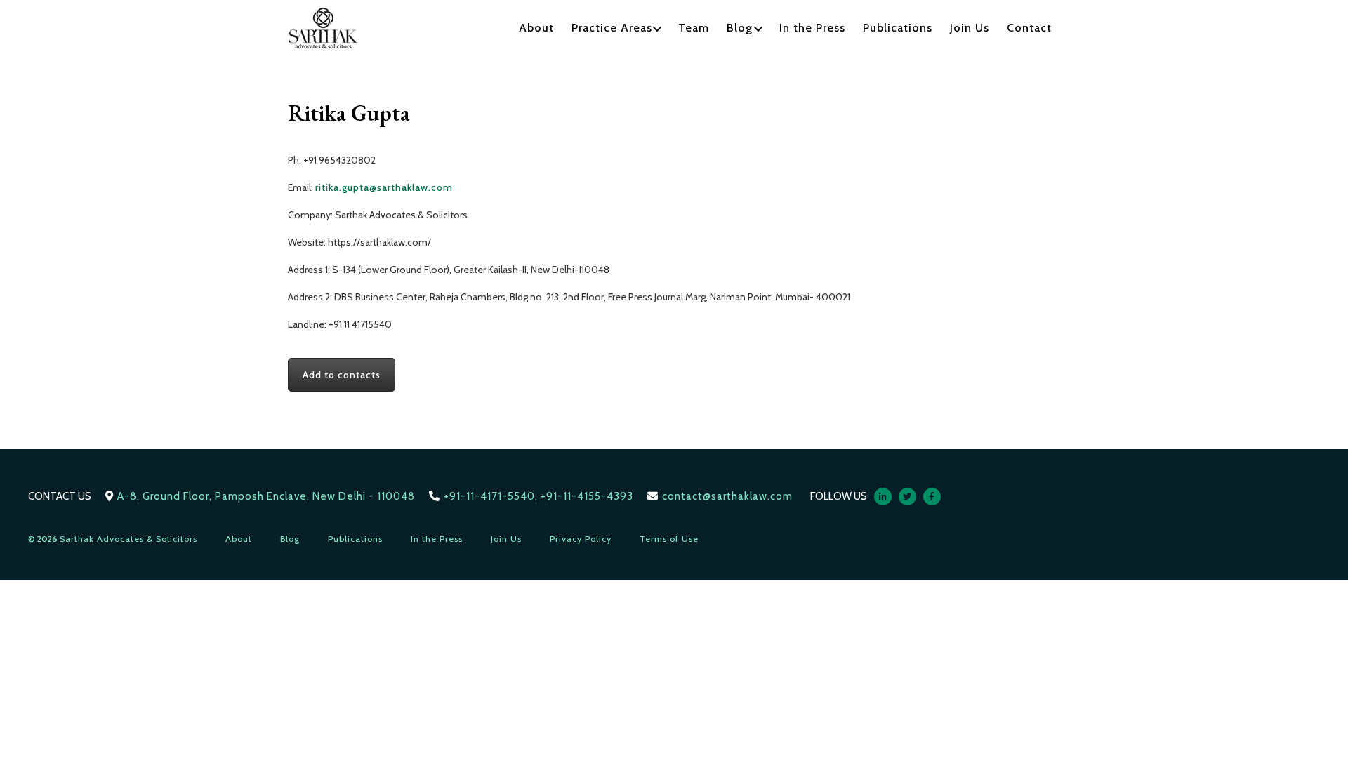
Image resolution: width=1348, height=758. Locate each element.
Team (693, 27)
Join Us (969, 27)
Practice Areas (611, 27)
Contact (1029, 27)
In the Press (812, 27)
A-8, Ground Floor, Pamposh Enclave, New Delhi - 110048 (266, 496)
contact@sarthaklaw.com (727, 496)
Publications (897, 27)
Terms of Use (669, 538)
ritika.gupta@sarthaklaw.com (384, 187)
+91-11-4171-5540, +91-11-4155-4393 (538, 496)
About (536, 27)
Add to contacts (342, 374)
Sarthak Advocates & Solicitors (128, 538)
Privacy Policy (581, 538)
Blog (740, 27)
